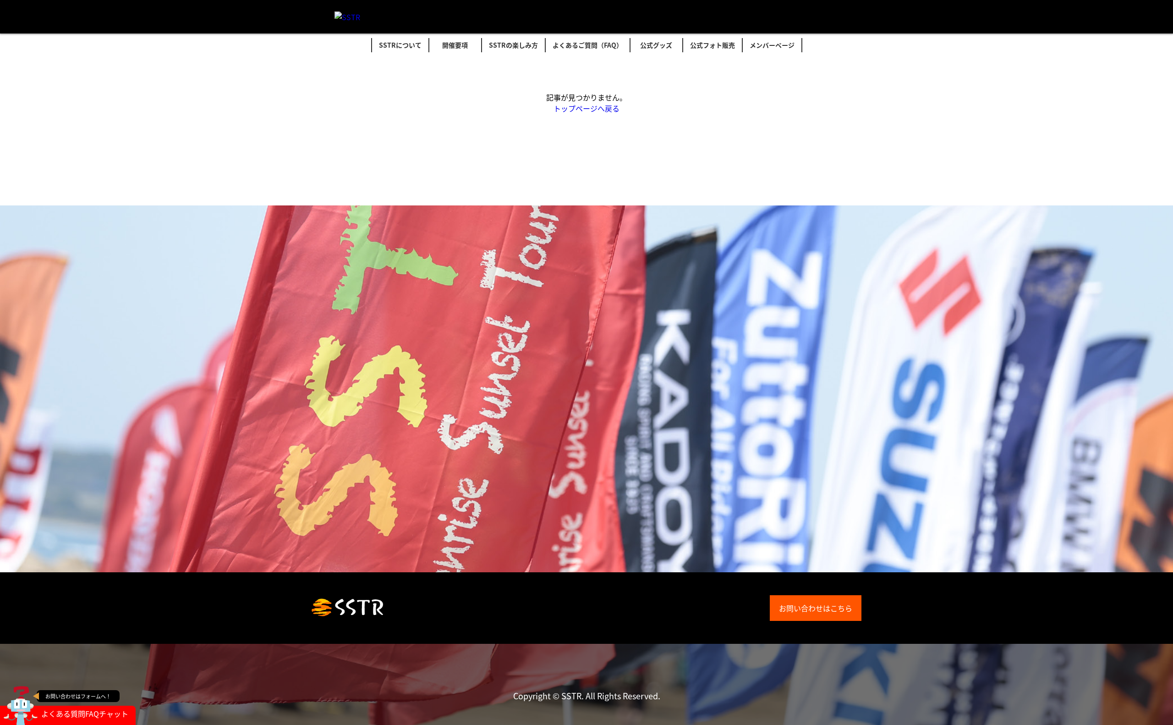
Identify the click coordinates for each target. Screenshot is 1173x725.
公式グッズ (656, 45)
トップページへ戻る (586, 108)
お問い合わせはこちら (815, 608)
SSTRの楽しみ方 (513, 45)
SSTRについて (400, 45)
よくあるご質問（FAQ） (588, 45)
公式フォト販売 (712, 45)
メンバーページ (772, 45)
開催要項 (455, 45)
